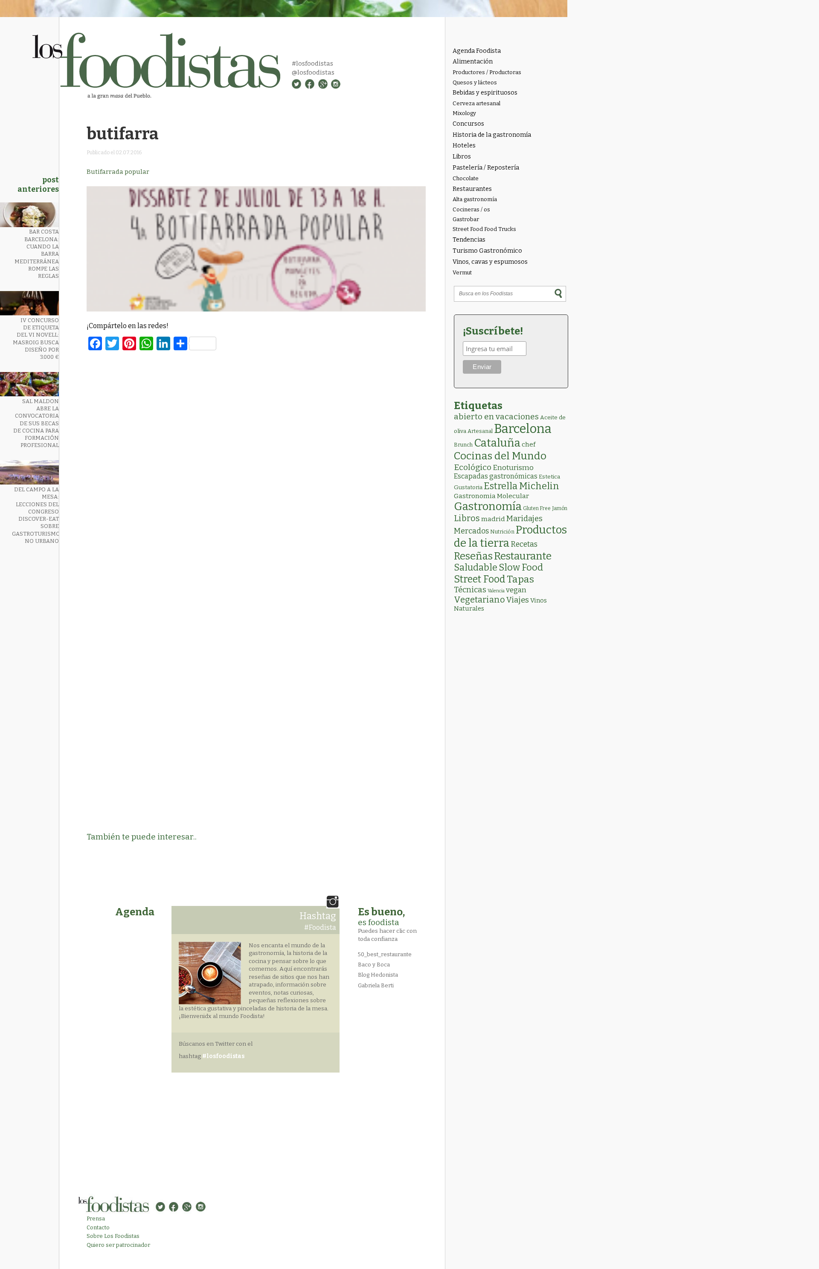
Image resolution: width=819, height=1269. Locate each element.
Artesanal (480, 431)
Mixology (464, 113)
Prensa (96, 1218)
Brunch (463, 444)
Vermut (462, 272)
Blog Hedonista (378, 975)
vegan (516, 589)
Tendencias (469, 239)
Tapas (520, 579)
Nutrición (502, 531)
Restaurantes (472, 189)
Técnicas (470, 589)
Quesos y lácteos (475, 82)
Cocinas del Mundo (500, 456)
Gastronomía (488, 506)
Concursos (468, 123)
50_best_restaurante (385, 954)
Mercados (471, 531)
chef (528, 444)
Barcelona (523, 428)
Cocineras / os (471, 209)
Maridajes (524, 518)
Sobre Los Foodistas (113, 1236)
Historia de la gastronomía (492, 134)
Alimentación (473, 61)
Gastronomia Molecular (491, 496)
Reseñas (473, 556)
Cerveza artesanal (476, 103)
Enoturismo (513, 467)
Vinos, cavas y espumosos (490, 261)
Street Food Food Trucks (484, 229)
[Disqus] (256, 473)
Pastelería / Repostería (486, 167)
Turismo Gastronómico (487, 250)
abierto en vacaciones (496, 416)
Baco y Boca (374, 964)
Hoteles (464, 145)
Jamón (559, 508)
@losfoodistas (313, 72)
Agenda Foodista (477, 51)
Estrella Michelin (521, 486)
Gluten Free (537, 508)
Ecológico (472, 467)
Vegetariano (479, 599)
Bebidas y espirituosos (485, 92)
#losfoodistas (312, 63)
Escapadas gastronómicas (495, 476)
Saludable (475, 567)
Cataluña (497, 443)
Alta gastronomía (475, 199)
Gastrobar (466, 219)
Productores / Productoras (487, 72)
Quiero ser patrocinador (118, 1245)
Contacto (98, 1227)
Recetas (524, 544)
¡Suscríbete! (493, 331)
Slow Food (521, 567)
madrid (493, 519)
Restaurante (523, 556)
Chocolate (466, 178)
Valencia (496, 591)
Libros (462, 156)
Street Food (479, 579)
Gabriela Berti (376, 985)
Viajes (517, 600)
